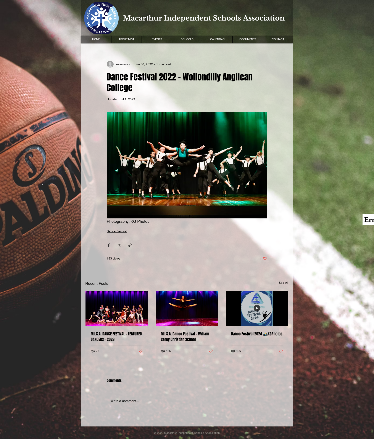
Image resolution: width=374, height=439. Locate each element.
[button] (157, 39)
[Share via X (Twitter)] (119, 245)
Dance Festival (117, 231)
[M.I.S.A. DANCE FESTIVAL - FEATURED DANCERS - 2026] (116, 308)
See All (283, 282)
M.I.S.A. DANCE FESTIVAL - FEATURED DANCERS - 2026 (116, 336)
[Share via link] (130, 245)
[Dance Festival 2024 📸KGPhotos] (257, 308)
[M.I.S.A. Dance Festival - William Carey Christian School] (187, 308)
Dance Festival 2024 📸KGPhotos (256, 334)
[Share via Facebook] (109, 245)
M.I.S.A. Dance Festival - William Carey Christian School (185, 336)
